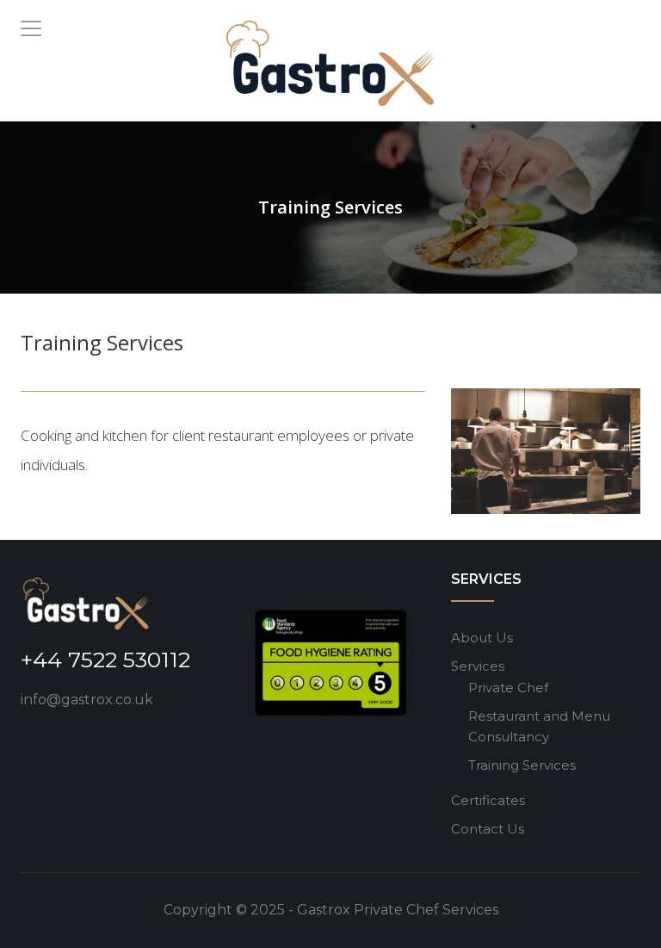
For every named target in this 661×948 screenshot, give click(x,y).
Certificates (488, 800)
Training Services (522, 765)
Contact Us (487, 829)
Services (477, 666)
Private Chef (508, 687)
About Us (482, 637)
